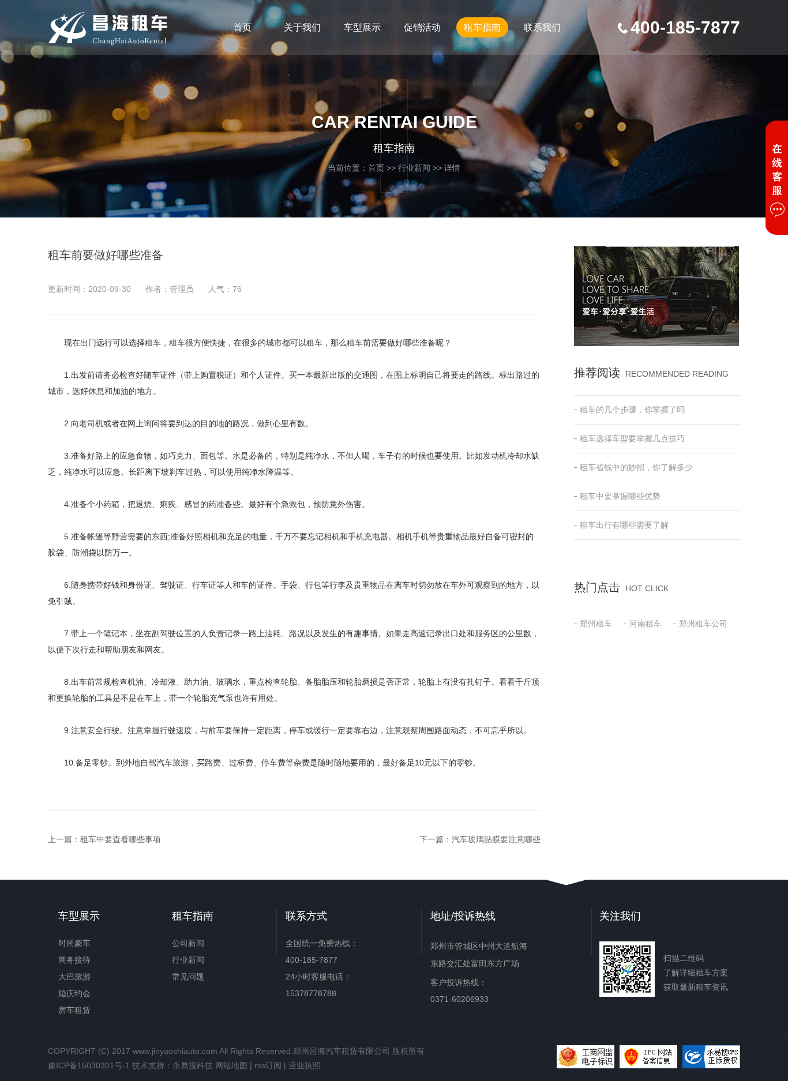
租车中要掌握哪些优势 (620, 496)
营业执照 (304, 1065)
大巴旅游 (74, 976)
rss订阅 (268, 1065)
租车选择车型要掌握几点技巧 (632, 438)
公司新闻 (188, 943)
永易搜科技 (192, 1065)
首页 (242, 27)
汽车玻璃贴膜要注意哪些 (496, 839)
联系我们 (542, 27)
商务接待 (74, 959)
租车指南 (482, 27)
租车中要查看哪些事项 (120, 839)
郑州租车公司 (703, 623)
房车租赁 (74, 1010)
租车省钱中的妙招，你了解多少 (636, 467)
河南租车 (645, 623)
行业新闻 (414, 167)
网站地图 (231, 1065)
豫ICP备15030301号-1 (89, 1065)
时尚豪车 (74, 943)
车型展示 (362, 27)
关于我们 (302, 27)
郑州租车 (596, 623)
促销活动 (422, 27)
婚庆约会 (74, 993)
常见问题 (188, 976)
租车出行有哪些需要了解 (624, 525)
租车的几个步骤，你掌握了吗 (632, 409)
